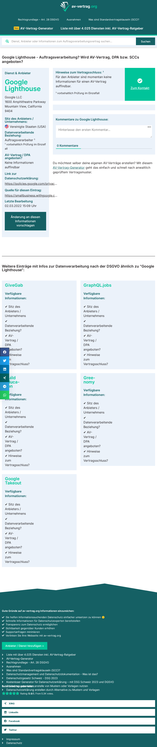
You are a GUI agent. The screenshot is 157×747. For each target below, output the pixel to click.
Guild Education (12, 382)
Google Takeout (13, 480)
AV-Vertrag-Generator (34, 28)
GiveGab (14, 285)
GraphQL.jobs (97, 285)
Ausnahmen (74, 19)
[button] (78, 703)
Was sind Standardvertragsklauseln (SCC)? (113, 19)
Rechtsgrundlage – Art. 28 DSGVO (38, 19)
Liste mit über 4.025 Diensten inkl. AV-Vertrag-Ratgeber (102, 28)
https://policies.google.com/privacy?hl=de (35, 184)
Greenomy (89, 379)
